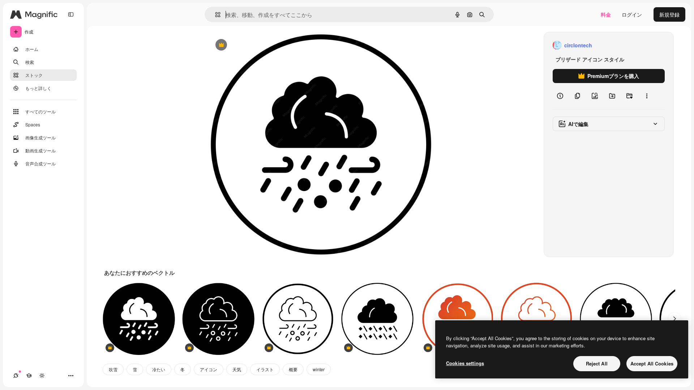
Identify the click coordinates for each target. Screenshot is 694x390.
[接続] (16, 375)
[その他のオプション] (646, 96)
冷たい (158, 369)
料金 (606, 14)
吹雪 (113, 369)
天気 (236, 369)
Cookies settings (465, 363)
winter (319, 369)
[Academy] (29, 375)
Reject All (597, 363)
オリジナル (257, 45)
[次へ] (674, 319)
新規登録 (669, 14)
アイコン (208, 369)
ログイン (632, 14)
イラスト (265, 369)
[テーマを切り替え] (42, 375)
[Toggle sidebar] (71, 14)
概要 (293, 369)
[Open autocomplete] (215, 14)
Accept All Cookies (651, 363)
